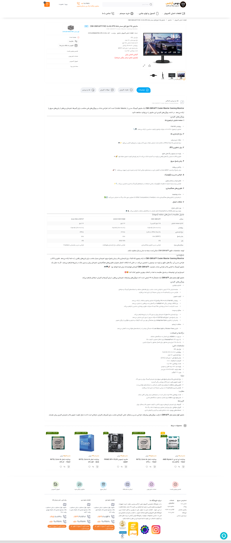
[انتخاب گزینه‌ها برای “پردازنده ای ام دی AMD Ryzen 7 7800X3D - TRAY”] (183, 467)
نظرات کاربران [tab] (124, 90)
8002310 (56, 516)
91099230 (103, 521)
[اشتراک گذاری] (149, 65)
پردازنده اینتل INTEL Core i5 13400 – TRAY (146, 460)
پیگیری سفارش (182, 510)
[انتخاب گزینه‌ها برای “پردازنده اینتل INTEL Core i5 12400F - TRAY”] (68, 467)
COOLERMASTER (94, 33)
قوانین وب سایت (169, 509)
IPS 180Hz (103, 33)
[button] (126, 467)
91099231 (55, 521)
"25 (109, 33)
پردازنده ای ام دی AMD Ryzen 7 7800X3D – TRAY (174, 460)
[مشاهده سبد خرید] (47, 4)
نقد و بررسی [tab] (86, 90)
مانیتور (170, 20)
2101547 (104, 516)
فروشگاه (184, 513)
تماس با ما (183, 504)
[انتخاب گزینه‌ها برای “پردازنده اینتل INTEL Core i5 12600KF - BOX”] (97, 467)
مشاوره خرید (170, 506)
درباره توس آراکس (181, 516)
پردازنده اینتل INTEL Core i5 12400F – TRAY (60, 460)
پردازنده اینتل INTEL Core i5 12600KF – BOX (89, 460)
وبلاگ (184, 507)
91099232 (79, 521)
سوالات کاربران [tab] (105, 90)
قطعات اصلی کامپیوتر (180, 20)
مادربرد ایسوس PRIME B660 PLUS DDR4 (116, 460)
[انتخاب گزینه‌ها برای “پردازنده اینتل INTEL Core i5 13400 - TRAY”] (154, 467)
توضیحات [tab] (141, 90)
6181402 (80, 516)
